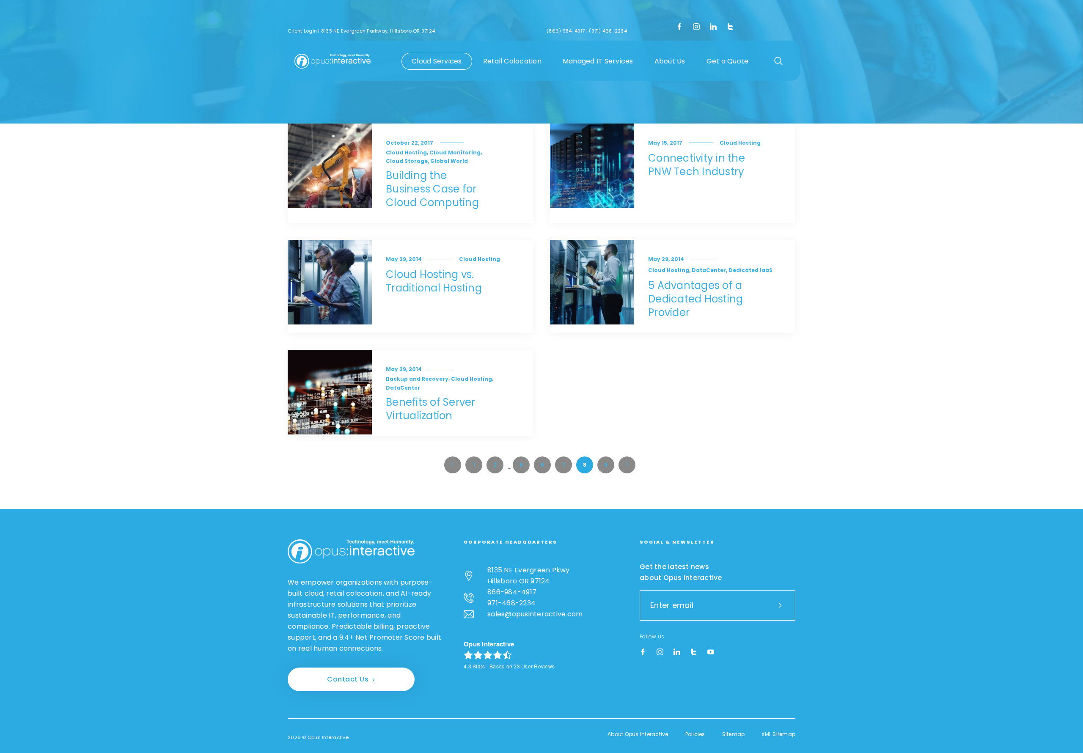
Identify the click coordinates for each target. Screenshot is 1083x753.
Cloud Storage (407, 161)
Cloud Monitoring (455, 152)
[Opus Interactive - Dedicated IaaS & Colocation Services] (332, 61)
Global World (449, 161)
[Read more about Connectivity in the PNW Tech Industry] (592, 173)
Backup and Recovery (417, 378)
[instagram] (696, 27)
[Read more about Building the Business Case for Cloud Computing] (330, 173)
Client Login (302, 30)
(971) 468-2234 (608, 30)
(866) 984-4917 (566, 30)
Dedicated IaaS (750, 270)
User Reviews (534, 666)
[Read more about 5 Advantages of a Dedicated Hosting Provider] (592, 286)
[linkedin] (713, 27)
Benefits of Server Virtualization (431, 409)
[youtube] (710, 653)
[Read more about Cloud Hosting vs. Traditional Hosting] (330, 286)
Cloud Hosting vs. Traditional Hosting (434, 281)
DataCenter (709, 270)
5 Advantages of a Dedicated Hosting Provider (695, 298)
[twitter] (730, 27)
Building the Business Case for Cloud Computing (432, 188)
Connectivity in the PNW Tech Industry (696, 165)
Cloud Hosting (406, 152)
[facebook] (679, 27)
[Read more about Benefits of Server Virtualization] (330, 393)
